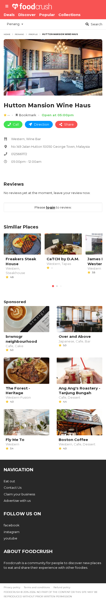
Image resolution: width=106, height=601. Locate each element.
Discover (27, 14)
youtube (10, 538)
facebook (11, 525)
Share (68, 124)
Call (15, 124)
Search (96, 24)
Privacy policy (12, 587)
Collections (69, 14)
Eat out (9, 481)
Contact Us (12, 487)
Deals (9, 14)
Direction (41, 124)
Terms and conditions (37, 587)
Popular (47, 14)
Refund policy (61, 587)
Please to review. (53, 207)
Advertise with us (17, 501)
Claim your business (19, 494)
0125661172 (19, 154)
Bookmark (27, 115)
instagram (11, 532)
